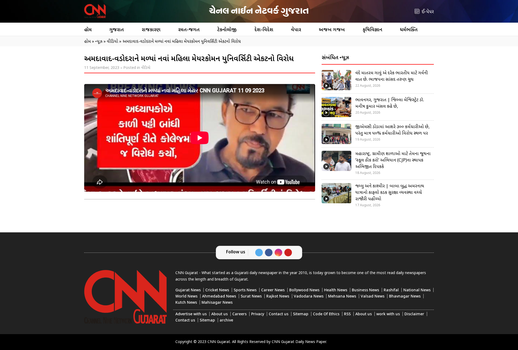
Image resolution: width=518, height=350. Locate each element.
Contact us (278, 314)
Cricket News (217, 290)
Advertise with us (191, 314)
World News (186, 296)
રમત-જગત (189, 30)
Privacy (257, 314)
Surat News (251, 296)
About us (219, 314)
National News (417, 290)
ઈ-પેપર (428, 12)
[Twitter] (259, 252)
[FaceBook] (268, 252)
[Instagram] (278, 252)
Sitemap (300, 314)
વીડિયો (145, 68)
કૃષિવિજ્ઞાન (372, 30)
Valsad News (372, 296)
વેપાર (296, 30)
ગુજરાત (116, 30)
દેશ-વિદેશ (263, 30)
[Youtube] (288, 252)
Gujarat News (188, 290)
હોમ (88, 30)
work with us (388, 314)
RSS (347, 314)
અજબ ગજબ (332, 30)
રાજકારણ (151, 30)
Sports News (245, 290)
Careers (239, 314)
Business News (365, 290)
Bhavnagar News (405, 296)
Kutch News (186, 302)
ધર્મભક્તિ (409, 30)
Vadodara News (308, 296)
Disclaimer (414, 314)
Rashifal (391, 290)
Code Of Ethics (326, 314)
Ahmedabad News (219, 296)
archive (226, 320)
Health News (335, 290)
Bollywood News (304, 290)
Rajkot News (277, 296)
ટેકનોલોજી (227, 30)
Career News (273, 290)
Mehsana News (342, 296)
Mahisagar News (217, 302)
